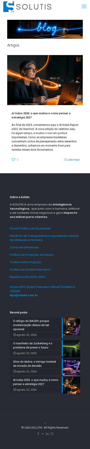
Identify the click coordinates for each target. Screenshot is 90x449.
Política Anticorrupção (26, 262)
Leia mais (74, 159)
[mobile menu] (84, 6)
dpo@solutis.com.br (24, 295)
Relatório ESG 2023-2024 (27, 277)
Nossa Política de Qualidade (30, 228)
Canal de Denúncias (24, 247)
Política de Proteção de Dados (32, 255)
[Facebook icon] (38, 434)
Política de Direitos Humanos (30, 269)
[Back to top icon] (45, 423)
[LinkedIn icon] (47, 434)
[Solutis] (27, 6)
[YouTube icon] (42, 434)
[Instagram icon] (52, 434)
